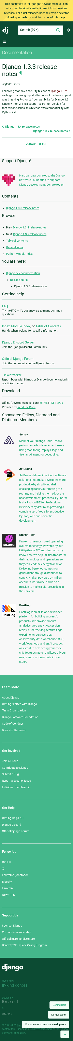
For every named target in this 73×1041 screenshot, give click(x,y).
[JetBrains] (9, 480)
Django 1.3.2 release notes (50, 131)
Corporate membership (16, 932)
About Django (10, 697)
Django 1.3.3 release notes (22, 208)
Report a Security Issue (16, 780)
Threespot (11, 1002)
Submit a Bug (10, 774)
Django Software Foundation (20, 717)
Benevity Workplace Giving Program (24, 945)
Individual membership (16, 787)
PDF (52, 402)
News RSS (8, 894)
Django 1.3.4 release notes (22, 126)
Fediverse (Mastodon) (16, 875)
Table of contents (17, 240)
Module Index (20, 326)
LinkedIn (7, 888)
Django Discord (11, 824)
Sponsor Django (12, 925)
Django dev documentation (23, 273)
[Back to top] (65, 1034)
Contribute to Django (15, 767)
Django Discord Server (18, 342)
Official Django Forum (17, 359)
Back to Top (38, 144)
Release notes (19, 279)
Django (5, 30)
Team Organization (14, 710)
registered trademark (41, 1029)
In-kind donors (14, 985)
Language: (58, 1014)
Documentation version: (45, 1024)
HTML (44, 402)
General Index (14, 247)
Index (6, 326)
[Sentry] (9, 445)
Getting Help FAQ (13, 818)
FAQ (5, 306)
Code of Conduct (12, 723)
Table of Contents (48, 326)
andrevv (11, 1013)
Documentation (17, 52)
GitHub (6, 862)
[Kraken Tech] (9, 546)
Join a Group (10, 761)
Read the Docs (26, 407)
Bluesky (7, 881)
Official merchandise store (18, 938)
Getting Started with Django (19, 704)
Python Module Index (19, 253)
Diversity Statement (14, 730)
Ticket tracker (11, 375)
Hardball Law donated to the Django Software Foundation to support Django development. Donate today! (42, 180)
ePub (60, 402)
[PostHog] (9, 616)
